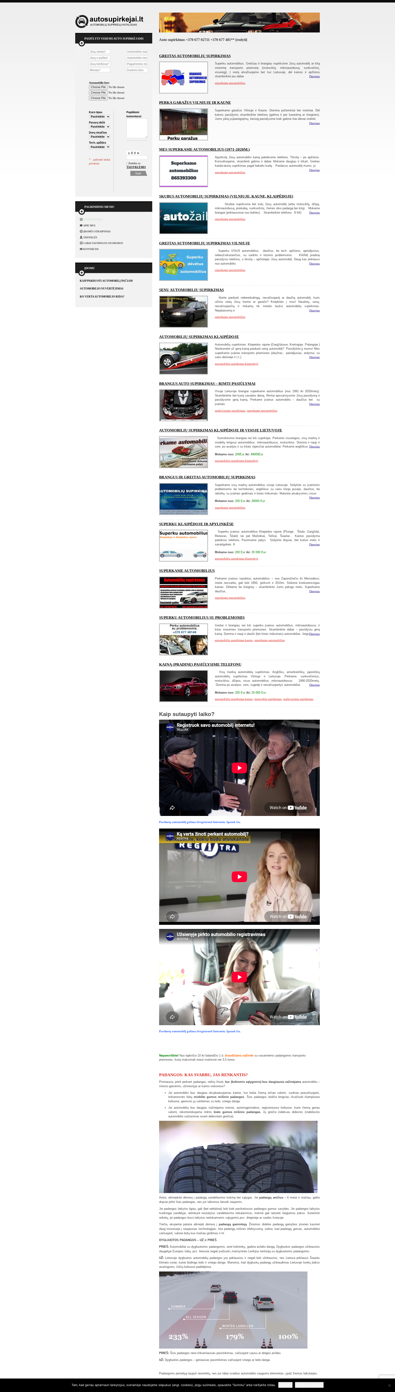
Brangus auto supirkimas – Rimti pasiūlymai (207, 383)
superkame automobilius (230, 83)
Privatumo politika (309, 1385)
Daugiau (314, 76)
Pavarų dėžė (97, 122)
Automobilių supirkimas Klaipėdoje (199, 337)
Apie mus (89, 225)
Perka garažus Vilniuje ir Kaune (195, 102)
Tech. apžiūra (97, 142)
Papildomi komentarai (133, 114)
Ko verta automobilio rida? (102, 296)
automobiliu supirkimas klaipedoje (236, 363)
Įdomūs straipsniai (96, 231)
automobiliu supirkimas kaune (234, 640)
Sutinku (285, 1385)
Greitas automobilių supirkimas (195, 56)
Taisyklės (90, 237)
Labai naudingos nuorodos (103, 243)
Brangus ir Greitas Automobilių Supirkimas (207, 477)
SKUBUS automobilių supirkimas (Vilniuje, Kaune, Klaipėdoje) (226, 196)
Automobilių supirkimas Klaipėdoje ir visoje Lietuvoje (220, 430)
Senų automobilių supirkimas (191, 290)
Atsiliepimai (93, 219)
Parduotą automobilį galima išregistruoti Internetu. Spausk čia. (200, 822)
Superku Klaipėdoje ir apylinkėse (196, 524)
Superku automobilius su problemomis (202, 617)
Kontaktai (91, 249)
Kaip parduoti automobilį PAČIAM (106, 280)
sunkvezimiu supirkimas (230, 410)
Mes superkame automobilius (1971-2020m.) (204, 149)
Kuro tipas (95, 112)
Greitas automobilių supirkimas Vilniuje (204, 243)
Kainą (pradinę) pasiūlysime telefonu (200, 664)
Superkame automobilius (187, 571)
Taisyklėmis (131, 167)
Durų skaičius (98, 132)
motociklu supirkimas (267, 699)
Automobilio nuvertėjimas (101, 288)
